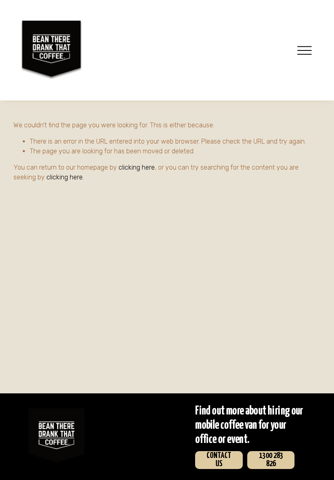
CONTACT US (219, 460)
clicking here (137, 167)
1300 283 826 (271, 460)
